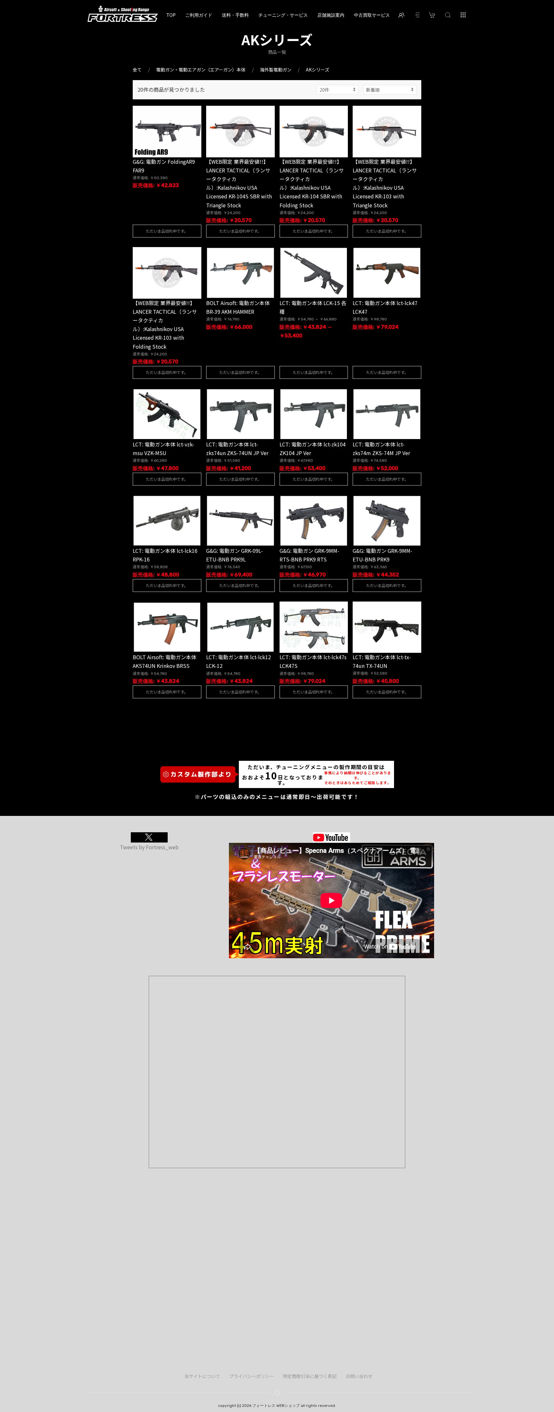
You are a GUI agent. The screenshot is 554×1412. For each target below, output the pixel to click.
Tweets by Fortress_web (149, 847)
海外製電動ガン (275, 69)
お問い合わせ (359, 1376)
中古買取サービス (372, 15)
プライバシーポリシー (251, 1376)
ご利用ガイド (198, 15)
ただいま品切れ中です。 (167, 231)
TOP (171, 15)
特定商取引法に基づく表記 (310, 1376)
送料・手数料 (235, 15)
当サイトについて (202, 1376)
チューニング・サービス (283, 15)
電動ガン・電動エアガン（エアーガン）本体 (201, 69)
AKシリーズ (317, 69)
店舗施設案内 (330, 15)
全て (137, 69)
